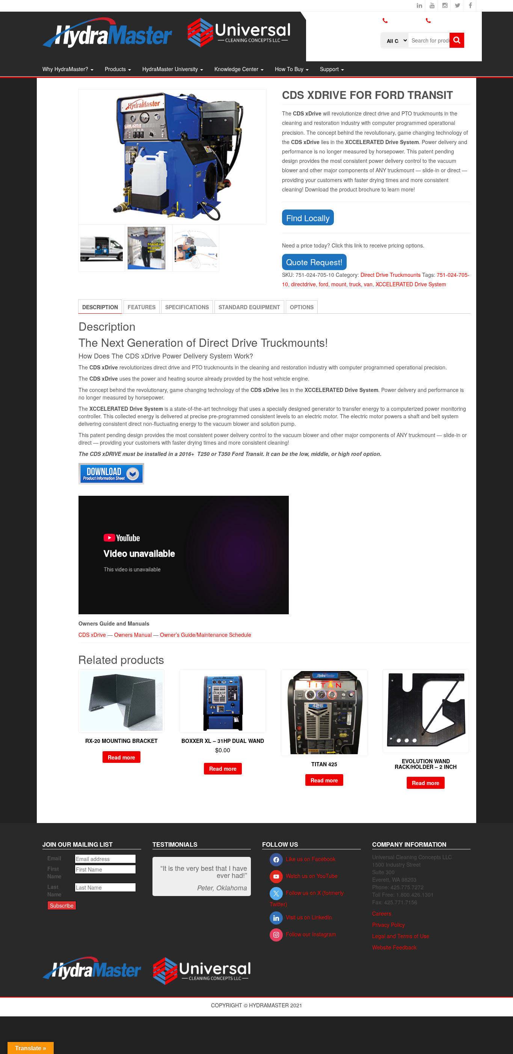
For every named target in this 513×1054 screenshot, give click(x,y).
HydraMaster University (170, 69)
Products (116, 69)
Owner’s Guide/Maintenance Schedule (205, 634)
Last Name (54, 890)
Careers (381, 913)
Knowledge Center (237, 69)
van (368, 284)
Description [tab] (100, 307)
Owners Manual (133, 634)
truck (355, 284)
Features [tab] (141, 307)
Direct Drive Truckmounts (391, 274)
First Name (54, 872)
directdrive (303, 284)
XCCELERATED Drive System (411, 284)
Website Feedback (394, 947)
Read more (121, 757)
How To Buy (290, 69)
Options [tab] (302, 307)
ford (323, 284)
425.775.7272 (397, 26)
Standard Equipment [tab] (249, 307)
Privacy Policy (388, 924)
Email (54, 858)
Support (330, 69)
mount (338, 284)
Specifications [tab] (187, 307)
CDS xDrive (92, 634)
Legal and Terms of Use (400, 936)
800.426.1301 (406, 20)
